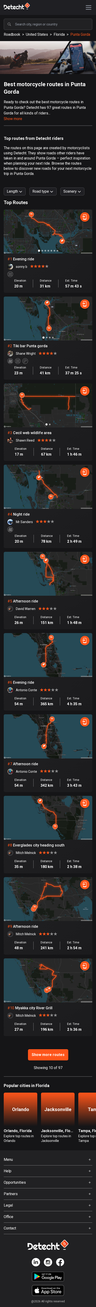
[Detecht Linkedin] (36, 1263)
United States (37, 34)
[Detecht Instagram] (48, 1263)
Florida (59, 34)
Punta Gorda (80, 34)
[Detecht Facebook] (60, 1263)
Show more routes (48, 1054)
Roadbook (12, 34)
